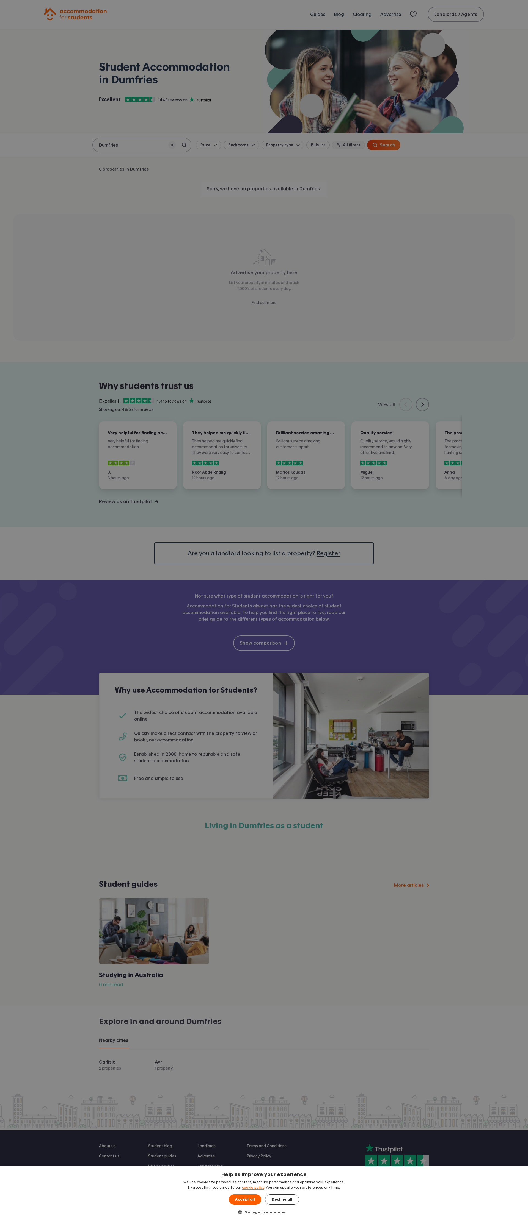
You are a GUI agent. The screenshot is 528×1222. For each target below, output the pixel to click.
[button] (264, 1212)
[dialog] (264, 1194)
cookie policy (253, 1187)
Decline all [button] (282, 1199)
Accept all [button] (245, 1199)
